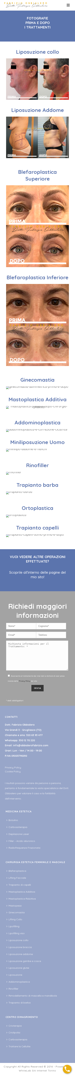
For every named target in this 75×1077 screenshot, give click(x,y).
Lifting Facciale (17, 877)
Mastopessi (15, 905)
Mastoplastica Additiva (22, 891)
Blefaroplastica (17, 870)
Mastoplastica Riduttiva (22, 898)
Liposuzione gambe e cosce (25, 961)
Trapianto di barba (20, 1002)
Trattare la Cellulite (19, 1046)
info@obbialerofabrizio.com (30, 745)
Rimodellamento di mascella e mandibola (33, 995)
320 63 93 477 (34, 735)
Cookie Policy (13, 771)
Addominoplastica (19, 981)
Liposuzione (15, 974)
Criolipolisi (14, 1032)
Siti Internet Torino (44, 1070)
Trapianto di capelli (20, 884)
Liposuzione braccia (20, 947)
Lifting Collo (15, 919)
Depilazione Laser (19, 834)
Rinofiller (13, 988)
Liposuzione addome (21, 954)
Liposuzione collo (18, 940)
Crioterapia (15, 1025)
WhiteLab (25, 1070)
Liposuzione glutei (19, 967)
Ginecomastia (17, 912)
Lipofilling (14, 926)
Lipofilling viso (17, 933)
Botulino (13, 820)
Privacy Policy (24, 681)
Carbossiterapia (18, 827)
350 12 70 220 (27, 740)
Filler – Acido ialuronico (22, 841)
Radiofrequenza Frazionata (24, 847)
